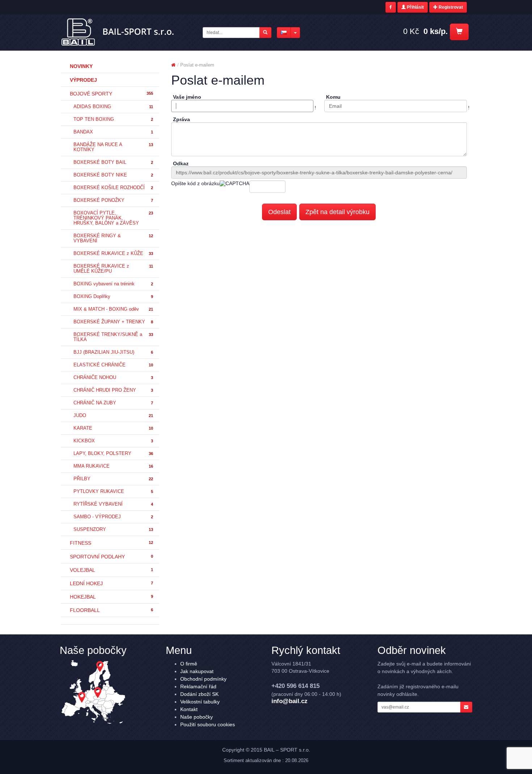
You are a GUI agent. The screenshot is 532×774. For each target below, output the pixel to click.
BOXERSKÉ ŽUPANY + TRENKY (113, 321)
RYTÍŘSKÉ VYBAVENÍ (113, 504)
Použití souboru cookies (207, 724)
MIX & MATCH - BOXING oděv (113, 309)
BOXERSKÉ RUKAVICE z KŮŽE (113, 253)
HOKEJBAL (111, 597)
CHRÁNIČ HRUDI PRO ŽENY (113, 390)
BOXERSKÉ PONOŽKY (113, 200)
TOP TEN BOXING (113, 119)
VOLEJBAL (111, 570)
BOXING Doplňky (113, 296)
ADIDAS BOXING (113, 106)
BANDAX (113, 132)
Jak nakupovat (197, 671)
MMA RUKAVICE (113, 466)
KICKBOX (113, 440)
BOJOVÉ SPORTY (111, 94)
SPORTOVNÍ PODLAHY (111, 557)
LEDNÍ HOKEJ (111, 583)
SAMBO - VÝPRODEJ (113, 516)
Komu (333, 97)
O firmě (188, 664)
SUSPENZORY (113, 529)
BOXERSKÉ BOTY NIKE (113, 175)
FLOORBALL (111, 610)
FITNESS (111, 543)
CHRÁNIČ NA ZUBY (113, 402)
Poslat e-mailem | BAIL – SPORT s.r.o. (118, 32)
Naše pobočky (196, 717)
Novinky (81, 66)
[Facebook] (390, 7)
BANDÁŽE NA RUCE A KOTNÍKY (113, 147)
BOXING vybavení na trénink (113, 283)
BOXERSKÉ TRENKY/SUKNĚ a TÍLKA (113, 337)
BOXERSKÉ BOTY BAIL (113, 162)
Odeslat (279, 212)
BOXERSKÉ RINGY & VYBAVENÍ (113, 238)
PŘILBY (113, 478)
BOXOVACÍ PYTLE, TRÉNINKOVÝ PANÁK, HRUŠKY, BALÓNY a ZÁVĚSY (113, 218)
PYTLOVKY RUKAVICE (113, 491)
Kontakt (189, 709)
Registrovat (450, 7)
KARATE (113, 428)
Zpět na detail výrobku (337, 212)
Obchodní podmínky (203, 679)
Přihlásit (415, 7)
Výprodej (83, 80)
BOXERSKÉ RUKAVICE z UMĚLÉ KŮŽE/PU (113, 269)
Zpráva (181, 119)
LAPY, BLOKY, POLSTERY (113, 453)
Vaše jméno (187, 97)
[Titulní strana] (173, 65)
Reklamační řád (198, 686)
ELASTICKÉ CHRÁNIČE (113, 364)
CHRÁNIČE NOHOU (113, 377)
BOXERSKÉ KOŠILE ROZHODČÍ (113, 187)
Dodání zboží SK (199, 694)
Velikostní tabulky (200, 702)
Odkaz (181, 163)
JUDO (113, 415)
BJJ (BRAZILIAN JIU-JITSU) (113, 352)
